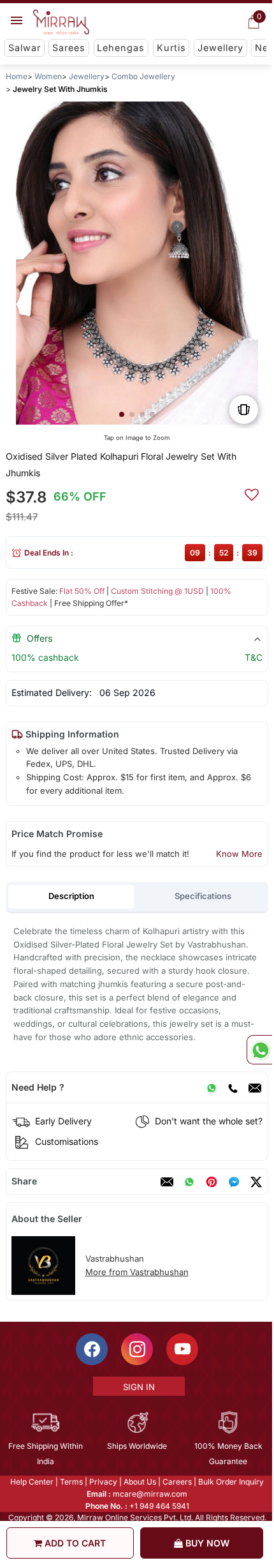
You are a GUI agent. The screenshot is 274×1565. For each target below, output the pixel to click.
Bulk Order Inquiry (230, 1481)
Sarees (68, 47)
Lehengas (121, 47)
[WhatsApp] (211, 1087)
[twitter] (256, 1182)
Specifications (203, 896)
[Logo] (61, 22)
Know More (239, 854)
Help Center (31, 1481)
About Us (139, 1481)
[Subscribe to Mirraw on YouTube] (182, 1349)
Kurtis (171, 47)
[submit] (252, 492)
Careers (176, 1481)
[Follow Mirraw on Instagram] (136, 1349)
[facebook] (233, 1182)
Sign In (138, 1387)
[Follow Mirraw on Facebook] (91, 1349)
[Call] (232, 1087)
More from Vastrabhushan (137, 1272)
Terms (70, 1481)
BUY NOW (206, 1543)
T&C (254, 657)
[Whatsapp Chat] (259, 1049)
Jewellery (220, 47)
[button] (121, 414)
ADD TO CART (74, 1543)
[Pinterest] (211, 1182)
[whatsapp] (189, 1182)
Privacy (103, 1481)
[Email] (255, 1087)
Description (71, 896)
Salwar (24, 47)
